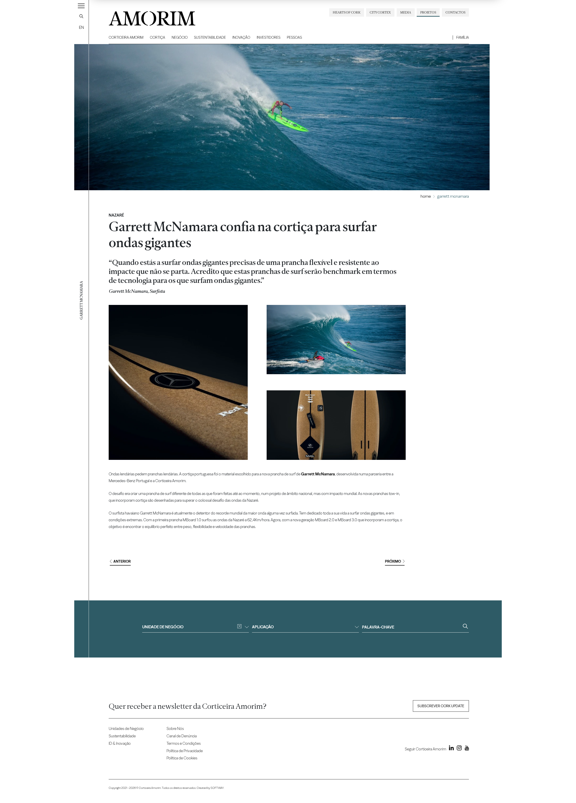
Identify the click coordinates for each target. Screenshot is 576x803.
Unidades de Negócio (126, 728)
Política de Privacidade (184, 750)
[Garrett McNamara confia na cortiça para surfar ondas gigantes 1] (178, 382)
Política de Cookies (181, 758)
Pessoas (294, 37)
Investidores (268, 37)
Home (426, 196)
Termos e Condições (183, 743)
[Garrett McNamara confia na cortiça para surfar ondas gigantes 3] (336, 425)
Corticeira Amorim (126, 37)
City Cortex (380, 12)
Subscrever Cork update (440, 706)
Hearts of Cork (346, 12)
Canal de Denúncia (181, 736)
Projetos (428, 12)
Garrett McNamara (318, 474)
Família (462, 37)
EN (81, 27)
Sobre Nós (175, 728)
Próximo (393, 561)
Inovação (241, 37)
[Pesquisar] (81, 16)
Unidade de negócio (163, 626)
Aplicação (263, 626)
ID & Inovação (120, 743)
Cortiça (157, 37)
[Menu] (81, 5)
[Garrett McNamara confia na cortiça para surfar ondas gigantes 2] (336, 339)
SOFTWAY (217, 788)
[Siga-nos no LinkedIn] (450, 749)
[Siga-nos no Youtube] (465, 749)
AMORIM (145, 17)
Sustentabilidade (210, 37)
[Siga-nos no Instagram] (458, 749)
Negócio (180, 37)
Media (405, 12)
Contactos (455, 12)
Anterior (122, 561)
